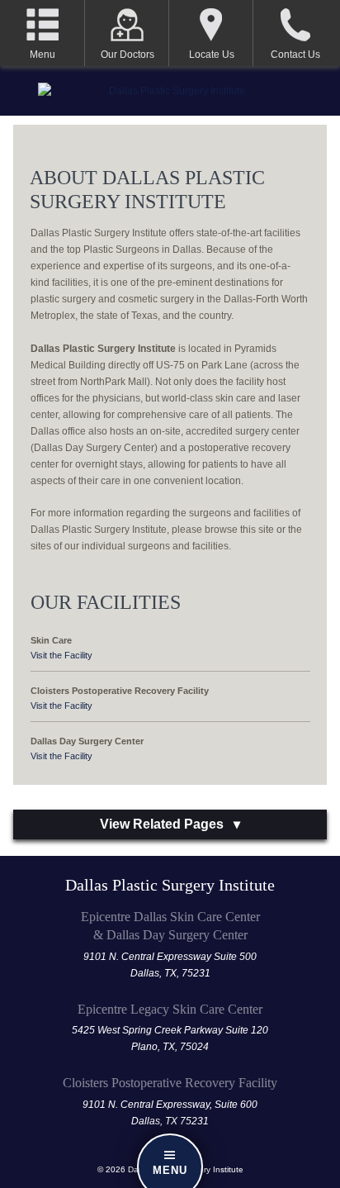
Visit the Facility (61, 655)
